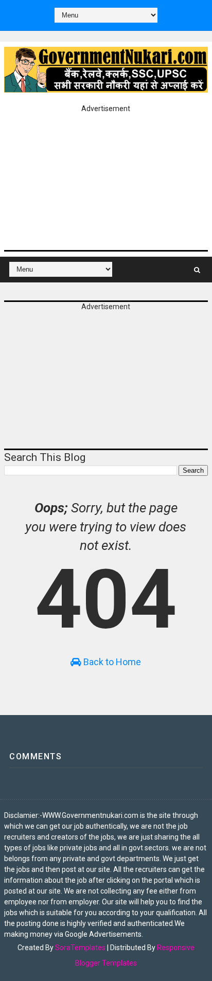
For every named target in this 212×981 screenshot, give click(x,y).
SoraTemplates (80, 947)
